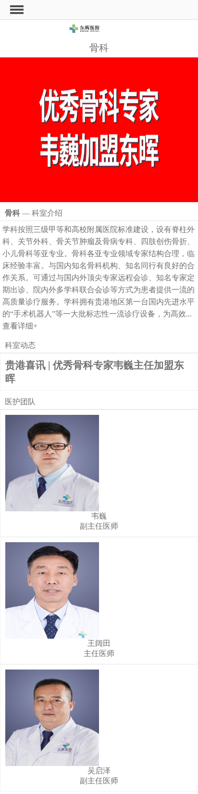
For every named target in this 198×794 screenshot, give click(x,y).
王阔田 (99, 643)
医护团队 (20, 401)
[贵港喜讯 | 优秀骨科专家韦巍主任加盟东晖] (99, 129)
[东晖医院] (99, 31)
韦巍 (99, 516)
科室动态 (20, 345)
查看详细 (19, 326)
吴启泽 (99, 771)
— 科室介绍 (33, 213)
